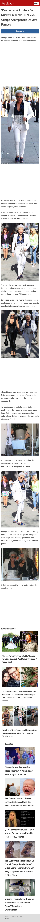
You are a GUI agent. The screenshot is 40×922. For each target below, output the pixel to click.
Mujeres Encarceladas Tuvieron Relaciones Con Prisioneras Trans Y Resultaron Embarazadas (19, 904)
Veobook (8, 3)
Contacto (7, 918)
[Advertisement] (20, 65)
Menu (36, 3)
